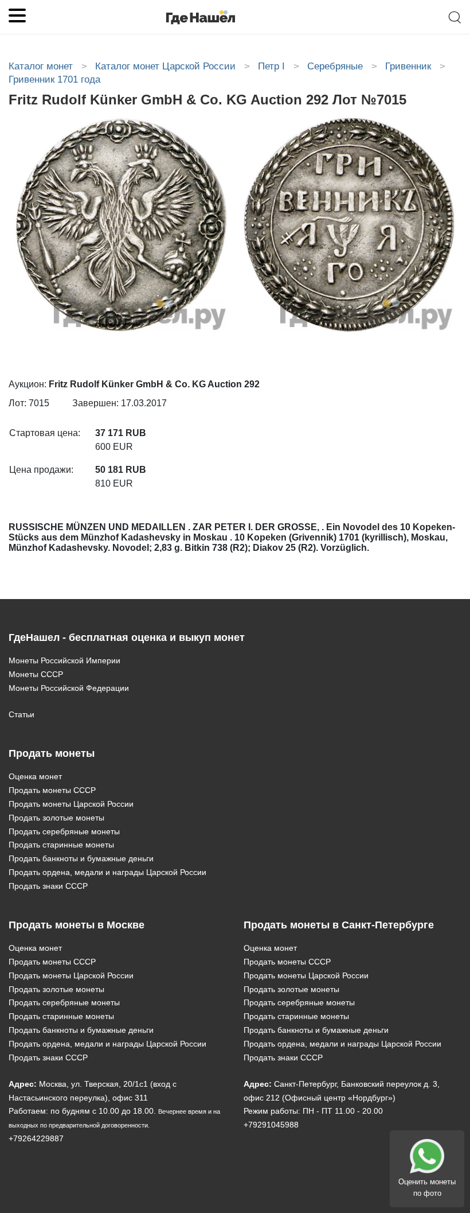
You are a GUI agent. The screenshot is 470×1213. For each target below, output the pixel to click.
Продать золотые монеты (56, 817)
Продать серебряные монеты (64, 831)
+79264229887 (36, 1138)
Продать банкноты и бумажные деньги (81, 858)
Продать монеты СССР (52, 790)
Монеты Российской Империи (64, 660)
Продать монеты (52, 753)
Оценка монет (35, 776)
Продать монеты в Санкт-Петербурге (339, 925)
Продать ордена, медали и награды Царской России (107, 872)
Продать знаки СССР (48, 886)
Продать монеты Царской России (71, 803)
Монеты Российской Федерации (69, 688)
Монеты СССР (36, 674)
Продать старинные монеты (61, 844)
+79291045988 (271, 1124)
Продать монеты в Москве (76, 925)
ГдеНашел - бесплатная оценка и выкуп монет (127, 637)
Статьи (21, 714)
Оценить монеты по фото (427, 1187)
